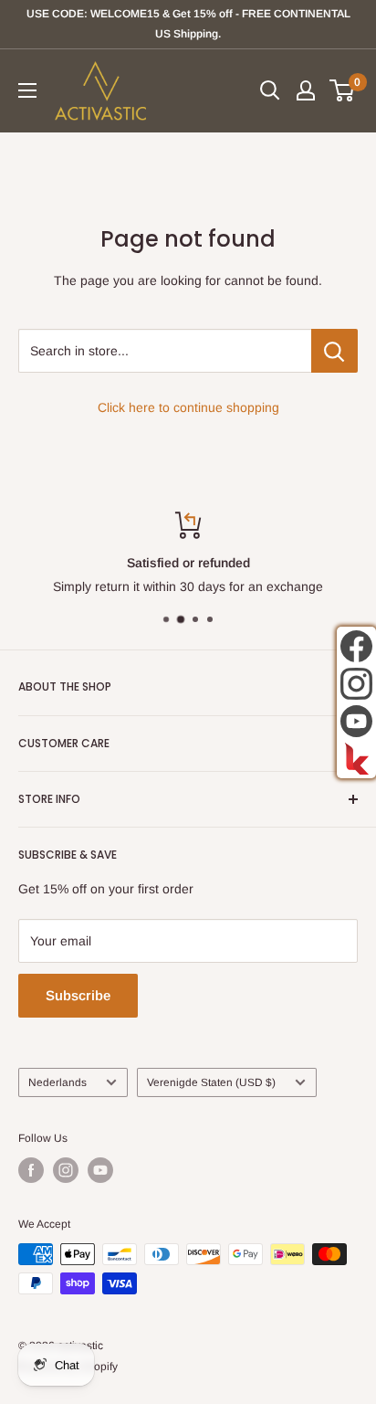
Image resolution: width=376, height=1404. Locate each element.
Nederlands (57, 1082)
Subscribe (78, 995)
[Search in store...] (334, 351)
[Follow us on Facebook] (31, 1170)
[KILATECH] (356, 759)
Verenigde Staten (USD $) (211, 1082)
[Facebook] (356, 646)
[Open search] (270, 90)
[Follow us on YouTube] (100, 1170)
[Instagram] (356, 684)
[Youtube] (356, 721)
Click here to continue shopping (188, 407)
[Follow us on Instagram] (65, 1170)
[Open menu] (27, 90)
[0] (342, 90)
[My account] (306, 90)
